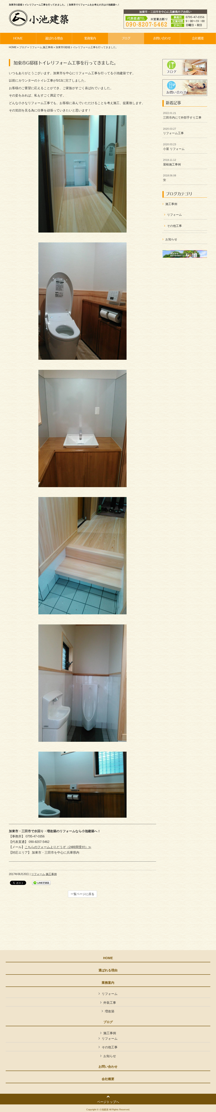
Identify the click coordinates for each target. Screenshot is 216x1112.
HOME (12, 47)
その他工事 (174, 225)
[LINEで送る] (41, 882)
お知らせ (171, 239)
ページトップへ (108, 1102)
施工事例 (48, 47)
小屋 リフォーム (174, 147)
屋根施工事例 (172, 162)
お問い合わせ (108, 1066)
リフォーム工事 (173, 131)
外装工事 (109, 1002)
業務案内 (108, 982)
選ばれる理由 (108, 970)
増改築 (109, 1011)
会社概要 (108, 1079)
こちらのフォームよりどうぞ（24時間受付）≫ (58, 847)
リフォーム (36, 47)
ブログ (23, 47)
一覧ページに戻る (82, 894)
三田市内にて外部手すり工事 (182, 115)
